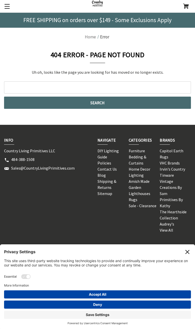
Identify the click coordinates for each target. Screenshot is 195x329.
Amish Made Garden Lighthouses (139, 187)
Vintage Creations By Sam (171, 187)
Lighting (136, 175)
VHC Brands (170, 163)
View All (166, 230)
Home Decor (139, 169)
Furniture (137, 150)
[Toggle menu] (6, 6)
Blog (102, 175)
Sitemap (105, 193)
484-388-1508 (23, 159)
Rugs (133, 199)
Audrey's (167, 224)
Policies (104, 163)
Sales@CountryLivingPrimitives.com (43, 168)
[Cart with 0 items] (186, 7)
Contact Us (107, 169)
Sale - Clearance (142, 205)
